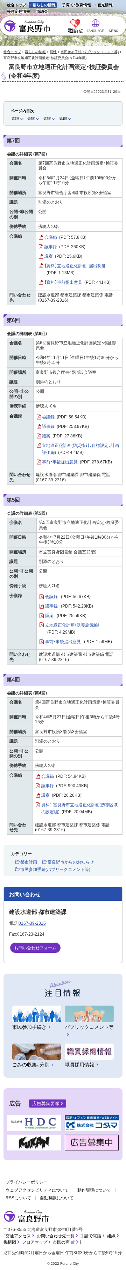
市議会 (42, 11)
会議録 (65, 237)
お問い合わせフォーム (35, 947)
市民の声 (64, 1242)
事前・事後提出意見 (77, 462)
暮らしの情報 (44, 5)
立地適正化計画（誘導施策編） (72, 629)
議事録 (64, 246)
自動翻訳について (57, 1197)
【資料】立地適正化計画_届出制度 (75, 269)
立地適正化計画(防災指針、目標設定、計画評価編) (80, 449)
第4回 (63, 119)
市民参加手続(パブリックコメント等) (90, 52)
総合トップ (16, 5)
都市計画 (28, 862)
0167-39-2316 (32, 923)
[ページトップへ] (111, 1256)
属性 (53, 52)
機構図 (10, 1242)
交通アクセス (18, 1235)
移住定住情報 (16, 11)
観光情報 (103, 5)
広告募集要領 (45, 1103)
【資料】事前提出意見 (77, 282)
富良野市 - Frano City (27, 26)
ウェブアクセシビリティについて (37, 1190)
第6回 (31, 119)
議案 (63, 256)
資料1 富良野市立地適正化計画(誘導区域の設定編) (79, 808)
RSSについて (18, 1197)
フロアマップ (34, 1242)
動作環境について (94, 1190)
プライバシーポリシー (27, 1182)
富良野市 (26, 1216)
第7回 (16, 119)
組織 (111, 1235)
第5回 (47, 119)
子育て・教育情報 (76, 5)
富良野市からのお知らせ (70, 862)
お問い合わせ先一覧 (56, 1235)
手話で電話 (90, 1235)
